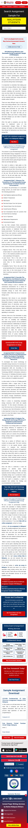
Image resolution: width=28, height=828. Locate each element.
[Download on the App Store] (7, 750)
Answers (9, 6)
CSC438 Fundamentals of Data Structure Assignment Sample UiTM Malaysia (14, 700)
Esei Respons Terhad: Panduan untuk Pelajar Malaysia (14, 724)
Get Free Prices (14, 679)
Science (15, 6)
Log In (24, 2)
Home (3, 6)
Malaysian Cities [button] (13, 760)
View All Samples (19, 737)
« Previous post (13, 581)
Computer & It (6, 717)
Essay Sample (6, 732)
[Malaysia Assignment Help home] (9, 2)
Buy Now (14, 141)
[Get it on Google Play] (21, 750)
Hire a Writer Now (13, 825)
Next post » (13, 589)
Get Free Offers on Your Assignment (14, 613)
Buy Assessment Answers (14, 660)
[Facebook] (11, 771)
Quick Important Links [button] (13, 756)
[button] (2, 2)
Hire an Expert (14, 494)
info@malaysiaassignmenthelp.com (15, 768)
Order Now (18, 2)
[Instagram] (16, 771)
